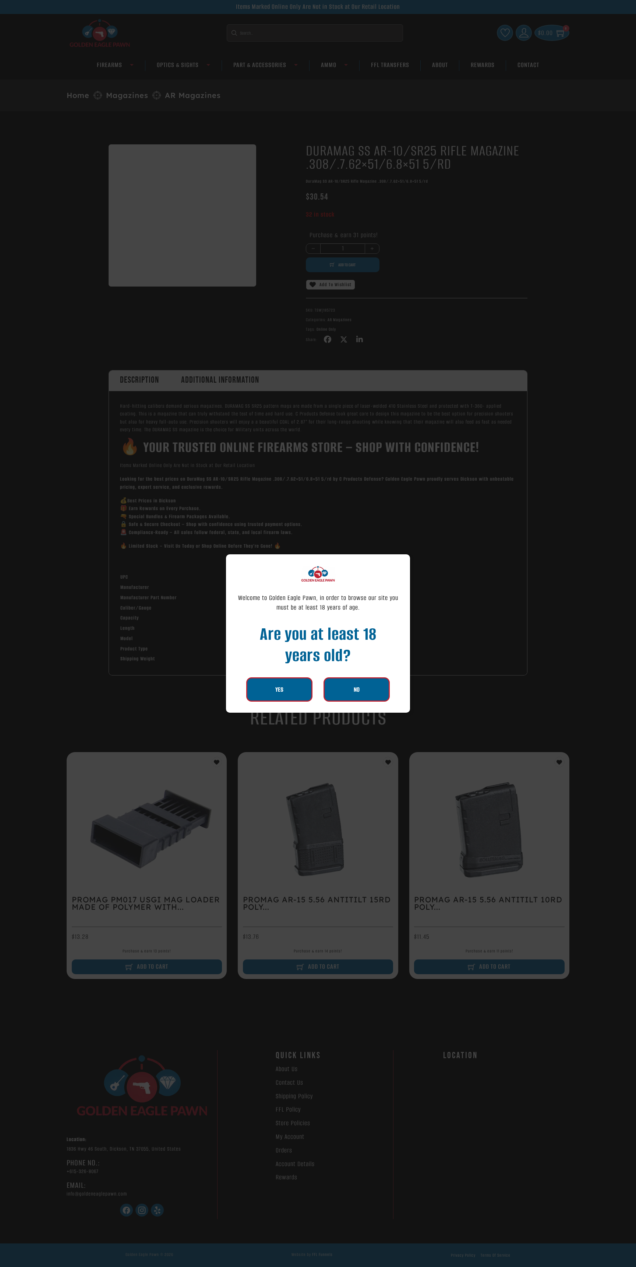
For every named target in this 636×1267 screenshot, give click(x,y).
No (357, 689)
